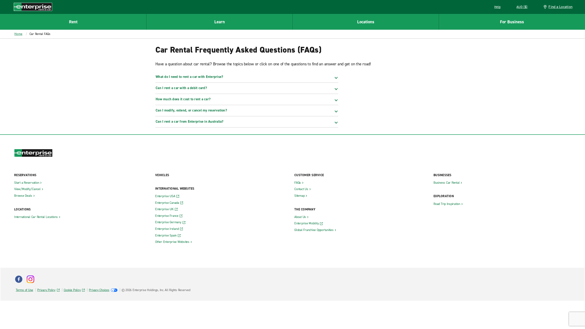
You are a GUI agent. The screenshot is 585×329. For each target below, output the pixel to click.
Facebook (19, 279)
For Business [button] (512, 22)
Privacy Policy (46, 290)
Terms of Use (24, 290)
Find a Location (560, 6)
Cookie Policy (72, 290)
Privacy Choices (99, 290)
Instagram (30, 279)
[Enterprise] (33, 7)
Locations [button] (365, 22)
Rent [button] (73, 22)
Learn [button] (219, 22)
